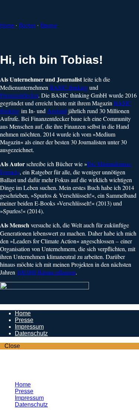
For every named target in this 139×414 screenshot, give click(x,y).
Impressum (29, 326)
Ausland (57, 111)
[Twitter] (17, 372)
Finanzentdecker (19, 95)
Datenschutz (31, 333)
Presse (24, 320)
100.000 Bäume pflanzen (46, 272)
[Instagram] (17, 365)
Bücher (27, 25)
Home (7, 25)
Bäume (48, 25)
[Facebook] (17, 358)
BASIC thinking (69, 87)
